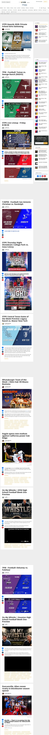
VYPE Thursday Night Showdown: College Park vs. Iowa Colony (15, 244)
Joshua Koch (8, 29)
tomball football (23, 678)
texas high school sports (15, 477)
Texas (5, 13)
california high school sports (8, 479)
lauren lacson (6, 63)
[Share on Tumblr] (3, 58)
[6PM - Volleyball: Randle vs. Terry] (36, 95)
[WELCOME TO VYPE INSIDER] (36, 163)
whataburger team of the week (9, 428)
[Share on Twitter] (3, 56)
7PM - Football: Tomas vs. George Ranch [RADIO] (14, 73)
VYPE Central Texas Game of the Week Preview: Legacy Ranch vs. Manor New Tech (15, 318)
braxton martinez (16, 482)
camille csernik (16, 420)
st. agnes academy (7, 65)
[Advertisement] (24, 17)
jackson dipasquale (23, 673)
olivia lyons (17, 63)
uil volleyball (6, 426)
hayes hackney (27, 482)
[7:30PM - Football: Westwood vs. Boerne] (36, 109)
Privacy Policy (36, 79)
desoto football (23, 543)
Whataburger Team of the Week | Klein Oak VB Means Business (15, 381)
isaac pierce (11, 482)
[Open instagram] (43, 8)
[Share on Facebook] (3, 54)
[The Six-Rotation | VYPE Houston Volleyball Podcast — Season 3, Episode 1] (36, 26)
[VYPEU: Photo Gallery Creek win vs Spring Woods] (36, 159)
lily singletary (17, 425)
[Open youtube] (45, 8)
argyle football (16, 479)
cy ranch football (26, 672)
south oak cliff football (27, 545)
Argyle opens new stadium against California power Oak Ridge (16, 435)
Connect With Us (41, 179)
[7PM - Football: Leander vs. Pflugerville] (36, 124)
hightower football (7, 673)
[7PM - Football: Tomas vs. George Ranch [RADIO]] (17, 89)
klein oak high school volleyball (16, 423)
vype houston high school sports (14, 426)
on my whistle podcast (26, 675)
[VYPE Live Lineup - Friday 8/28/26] (17, 139)
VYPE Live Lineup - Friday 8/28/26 (14, 124)
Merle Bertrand (8, 323)
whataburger (22, 426)
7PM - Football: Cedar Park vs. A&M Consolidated (43, 127)
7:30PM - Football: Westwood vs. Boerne (42, 109)
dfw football (14, 733)
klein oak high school (7, 423)
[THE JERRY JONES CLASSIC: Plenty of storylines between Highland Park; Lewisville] (36, 33)
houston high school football (26, 731)
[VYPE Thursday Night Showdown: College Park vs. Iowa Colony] (17, 261)
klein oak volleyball (7, 425)
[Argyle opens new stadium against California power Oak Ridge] (17, 452)
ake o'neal (21, 480)
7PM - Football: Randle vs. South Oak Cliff (43, 106)
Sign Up (45, 143)
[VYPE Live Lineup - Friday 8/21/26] (36, 99)
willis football (17, 680)
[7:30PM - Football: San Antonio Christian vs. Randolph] (17, 219)
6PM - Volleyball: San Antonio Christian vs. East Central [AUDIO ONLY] (43, 92)
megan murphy (12, 63)
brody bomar (26, 480)
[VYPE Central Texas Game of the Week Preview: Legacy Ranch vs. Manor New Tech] (17, 335)
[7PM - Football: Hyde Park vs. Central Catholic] (36, 102)
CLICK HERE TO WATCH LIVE (11, 231)
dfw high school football (24, 477)
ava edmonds (6, 420)
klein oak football (7, 675)
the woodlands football (16, 678)
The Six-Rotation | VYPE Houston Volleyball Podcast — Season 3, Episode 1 (43, 26)
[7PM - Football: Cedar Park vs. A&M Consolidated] (36, 127)
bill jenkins (11, 420)
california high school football (9, 480)
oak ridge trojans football (23, 479)
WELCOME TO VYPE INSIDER (43, 162)
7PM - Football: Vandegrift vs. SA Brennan (43, 113)
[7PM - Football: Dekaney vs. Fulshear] (17, 584)
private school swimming (23, 63)
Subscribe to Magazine (6, 2)
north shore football (13, 675)
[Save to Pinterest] (3, 60)
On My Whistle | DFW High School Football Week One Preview (14, 492)
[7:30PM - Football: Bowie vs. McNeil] (36, 131)
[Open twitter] (41, 8)
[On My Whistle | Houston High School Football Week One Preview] (17, 636)
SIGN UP (45, 1)
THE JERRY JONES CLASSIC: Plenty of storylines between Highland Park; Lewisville (43, 34)
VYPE (6, 497)
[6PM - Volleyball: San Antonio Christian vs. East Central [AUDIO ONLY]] (36, 92)
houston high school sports (14, 62)
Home (2, 13)
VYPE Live (7, 127)
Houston (8, 13)
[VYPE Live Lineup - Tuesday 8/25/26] (36, 84)
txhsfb (29, 477)
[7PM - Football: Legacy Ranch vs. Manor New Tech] (36, 120)
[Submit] (48, 8)
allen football (6, 543)
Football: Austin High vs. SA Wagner (26, 166)
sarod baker (21, 545)
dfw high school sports (8, 477)
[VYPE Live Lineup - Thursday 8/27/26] (36, 37)
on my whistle (20, 675)
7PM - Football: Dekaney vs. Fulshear (15, 568)
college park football (20, 672)
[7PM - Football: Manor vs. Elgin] (36, 117)
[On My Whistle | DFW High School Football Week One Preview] (17, 509)
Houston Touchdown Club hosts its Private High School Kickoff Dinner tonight (43, 41)
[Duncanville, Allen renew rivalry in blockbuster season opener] (17, 705)
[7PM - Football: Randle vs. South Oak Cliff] (36, 106)
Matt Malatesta (8, 440)
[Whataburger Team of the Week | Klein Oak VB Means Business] (17, 398)
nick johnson (6, 482)
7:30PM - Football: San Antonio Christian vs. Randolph (16, 203)
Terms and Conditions (41, 79)
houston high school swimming (24, 62)
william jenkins (16, 428)
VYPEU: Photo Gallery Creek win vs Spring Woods (43, 159)
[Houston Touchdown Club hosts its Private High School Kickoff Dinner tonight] (36, 40)
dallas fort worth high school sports (15, 543)
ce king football (13, 672)
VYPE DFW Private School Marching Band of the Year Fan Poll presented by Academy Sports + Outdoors (43, 156)
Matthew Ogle (8, 386)
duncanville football (15, 545)
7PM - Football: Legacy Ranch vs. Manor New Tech (43, 120)
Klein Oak (26, 410)
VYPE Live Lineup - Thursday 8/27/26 (43, 37)
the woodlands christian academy (21, 65)
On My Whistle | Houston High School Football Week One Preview (16, 619)
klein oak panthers (24, 423)
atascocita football (7, 672)
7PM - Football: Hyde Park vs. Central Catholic (43, 102)
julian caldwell (16, 480)
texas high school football (8, 678)
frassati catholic (7, 62)
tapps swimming (13, 65)
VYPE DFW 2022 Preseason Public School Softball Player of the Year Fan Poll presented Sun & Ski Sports (43, 151)
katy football (29, 673)
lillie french (12, 425)
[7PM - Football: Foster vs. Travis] (36, 30)
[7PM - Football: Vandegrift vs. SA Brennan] (36, 113)
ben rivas (22, 482)
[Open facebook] (40, 8)
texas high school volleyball (24, 425)
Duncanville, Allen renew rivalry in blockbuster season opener (16, 688)
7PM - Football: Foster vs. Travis (43, 30)
